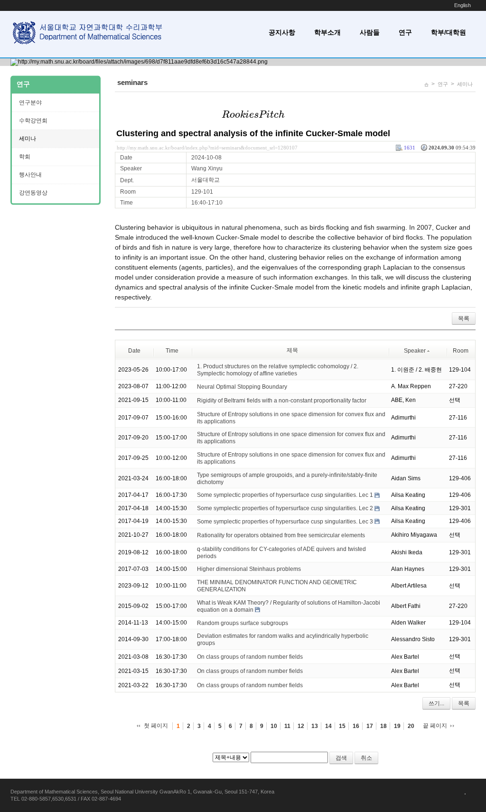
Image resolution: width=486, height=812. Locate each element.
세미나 (465, 84)
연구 (405, 32)
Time (172, 350)
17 (369, 726)
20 (411, 726)
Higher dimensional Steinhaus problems (249, 569)
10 (274, 726)
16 (356, 726)
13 (314, 726)
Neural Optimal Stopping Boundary (242, 386)
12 (301, 726)
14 (328, 726)
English (462, 5)
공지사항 (282, 32)
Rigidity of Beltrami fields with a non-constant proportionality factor (281, 400)
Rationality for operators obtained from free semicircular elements (281, 535)
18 (383, 726)
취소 (366, 758)
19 (397, 726)
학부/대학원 (448, 32)
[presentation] (253, 115)
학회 (24, 156)
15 (342, 726)
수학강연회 (33, 120)
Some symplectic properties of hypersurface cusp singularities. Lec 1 (285, 495)
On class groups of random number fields (250, 656)
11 (287, 726)
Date (134, 350)
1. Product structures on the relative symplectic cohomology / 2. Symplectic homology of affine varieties (277, 370)
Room (460, 350)
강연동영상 (33, 192)
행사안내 (30, 174)
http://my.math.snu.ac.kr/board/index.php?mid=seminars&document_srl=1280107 (207, 147)
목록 (463, 318)
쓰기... (436, 703)
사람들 (370, 32)
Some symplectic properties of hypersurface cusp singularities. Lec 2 (285, 508)
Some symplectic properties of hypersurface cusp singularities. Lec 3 (285, 521)
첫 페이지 (156, 725)
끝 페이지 (435, 725)
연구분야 (30, 102)
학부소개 (327, 32)
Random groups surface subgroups (242, 622)
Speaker (415, 350)
